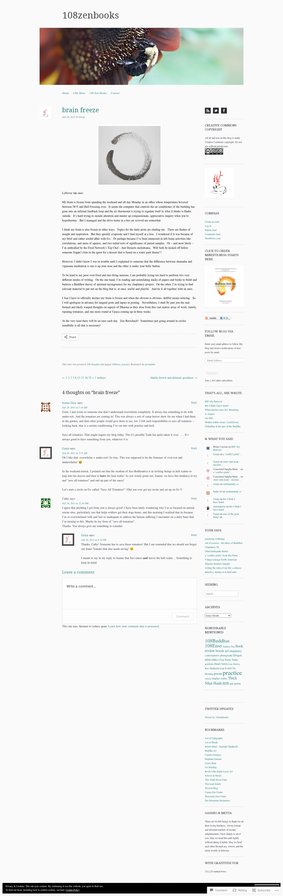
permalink (150, 364)
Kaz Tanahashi (212, 668)
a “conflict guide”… (232, 454)
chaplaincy (235, 651)
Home (65, 93)
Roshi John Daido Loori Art (219, 771)
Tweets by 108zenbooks (217, 717)
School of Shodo (213, 775)
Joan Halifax (234, 663)
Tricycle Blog (211, 788)
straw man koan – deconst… (226, 463)
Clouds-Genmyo (213, 754)
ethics (215, 659)
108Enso (116, 364)
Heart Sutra (220, 664)
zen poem (235, 683)
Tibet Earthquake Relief (216, 551)
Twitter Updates (219, 709)
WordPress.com (212, 238)
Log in (208, 225)
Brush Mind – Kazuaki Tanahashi (221, 746)
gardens (209, 664)
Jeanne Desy (69, 403)
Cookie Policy (73, 889)
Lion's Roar (210, 763)
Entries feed (210, 230)
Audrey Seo (229, 646)
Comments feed (212, 234)
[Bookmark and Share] (218, 318)
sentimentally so (231, 484)
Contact (115, 93)
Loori (228, 668)
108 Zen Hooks (98, 93)
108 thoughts (93, 364)
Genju (82, 116)
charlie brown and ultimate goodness (173, 378)
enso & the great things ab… (226, 515)
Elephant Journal (213, 759)
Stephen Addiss (219, 678)
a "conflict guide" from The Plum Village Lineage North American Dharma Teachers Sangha (221, 559)
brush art (222, 650)
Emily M (217, 491)
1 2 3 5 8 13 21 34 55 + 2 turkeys (84, 378)
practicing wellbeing (215, 538)
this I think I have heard (216, 405)
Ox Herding (211, 767)
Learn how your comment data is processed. (134, 626)
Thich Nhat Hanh (221, 680)
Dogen (237, 655)
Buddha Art (210, 750)
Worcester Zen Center (215, 796)
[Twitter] (216, 111)
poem (218, 673)
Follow (212, 370)
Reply (194, 402)
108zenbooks (90, 15)
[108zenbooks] (141, 56)
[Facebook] (224, 111)
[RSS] (208, 111)
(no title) (209, 418)
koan (222, 668)
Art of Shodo (211, 742)
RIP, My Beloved (213, 401)
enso (208, 659)
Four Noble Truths (228, 659)
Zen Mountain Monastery (217, 800)
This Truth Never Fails (216, 779)
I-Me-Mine (79, 93)
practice (125, 364)
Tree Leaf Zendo (213, 783)
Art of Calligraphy (214, 738)
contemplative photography (219, 655)
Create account (212, 221)
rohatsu (208, 678)
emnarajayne (219, 506)
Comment (182, 616)
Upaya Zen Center (214, 792)
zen (225, 682)
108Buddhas (217, 640)
